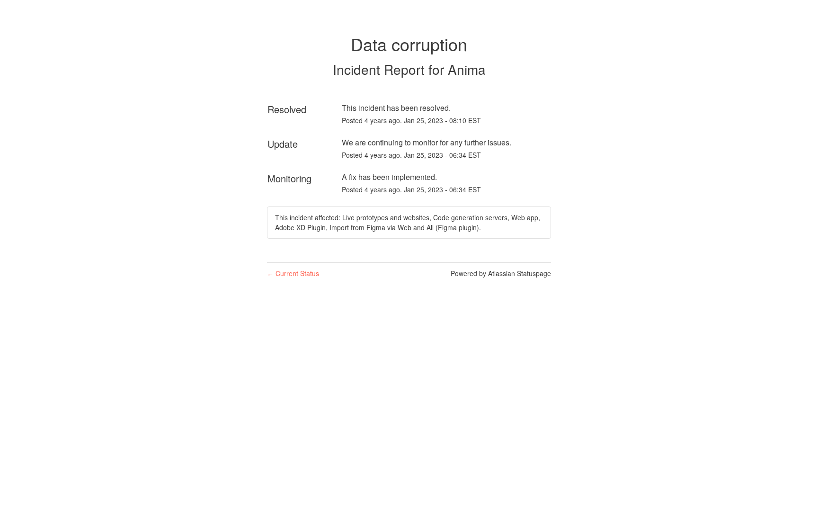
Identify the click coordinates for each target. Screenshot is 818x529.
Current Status (293, 273)
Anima (467, 69)
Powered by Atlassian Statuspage (501, 273)
